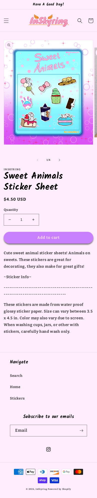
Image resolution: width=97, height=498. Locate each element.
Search (16, 376)
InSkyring (41, 489)
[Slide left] (37, 160)
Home (15, 387)
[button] (6, 20)
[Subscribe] (81, 430)
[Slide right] (59, 160)
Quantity (11, 210)
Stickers (17, 398)
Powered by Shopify (59, 489)
